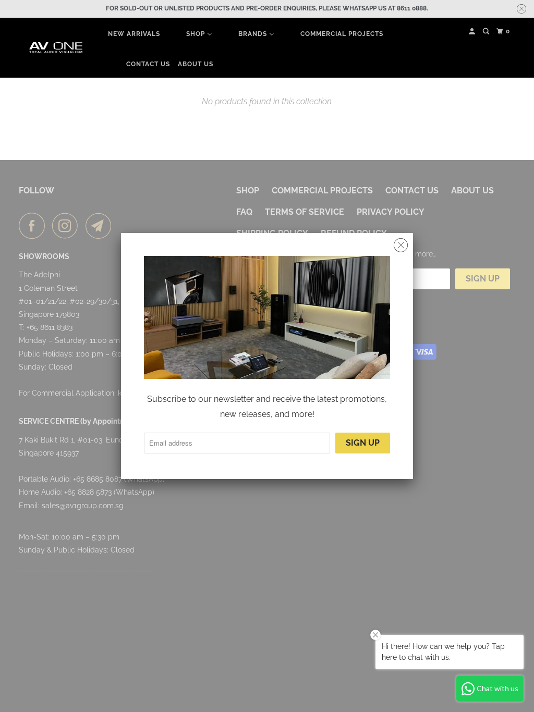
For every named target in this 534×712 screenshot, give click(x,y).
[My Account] (473, 31)
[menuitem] (134, 34)
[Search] (487, 31)
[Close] (401, 245)
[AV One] (56, 48)
